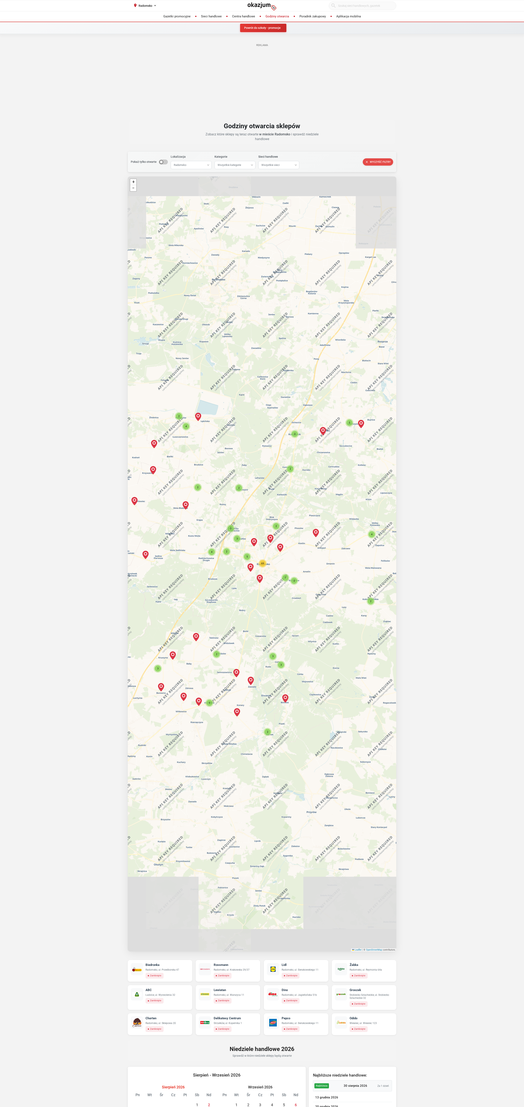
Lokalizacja (178, 156)
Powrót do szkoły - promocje (262, 27)
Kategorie (221, 156)
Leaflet (358, 950)
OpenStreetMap (374, 950)
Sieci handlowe (268, 156)
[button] (250, 567)
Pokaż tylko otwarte (144, 161)
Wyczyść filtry (380, 162)
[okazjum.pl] (262, 6)
